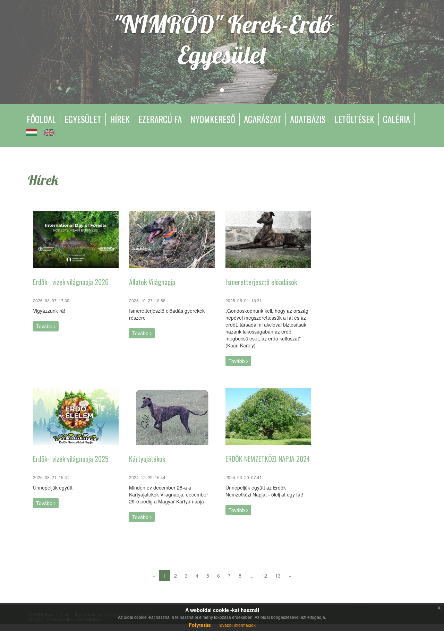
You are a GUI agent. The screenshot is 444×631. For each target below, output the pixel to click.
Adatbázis (308, 119)
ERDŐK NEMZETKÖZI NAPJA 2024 (267, 458)
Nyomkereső (212, 119)
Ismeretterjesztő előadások (261, 282)
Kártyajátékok (147, 458)
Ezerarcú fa (160, 119)
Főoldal (41, 119)
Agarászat (262, 119)
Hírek (120, 119)
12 (264, 575)
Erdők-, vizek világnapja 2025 (71, 458)
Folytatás (200, 624)
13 (278, 575)
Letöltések (354, 119)
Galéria (396, 119)
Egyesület (83, 119)
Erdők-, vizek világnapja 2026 (71, 282)
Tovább (45, 326)
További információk (237, 625)
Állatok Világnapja (152, 282)
